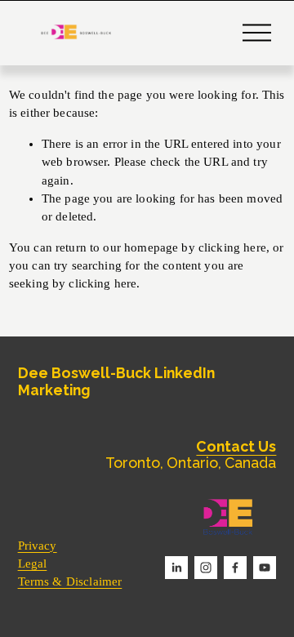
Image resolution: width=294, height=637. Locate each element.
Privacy (37, 545)
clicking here (232, 247)
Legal (32, 563)
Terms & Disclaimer (70, 581)
